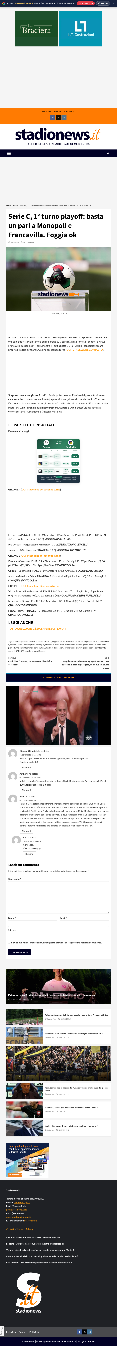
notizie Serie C (16, 644)
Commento (14, 878)
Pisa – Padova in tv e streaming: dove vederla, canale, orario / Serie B (39, 1262)
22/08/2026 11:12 (63, 1130)
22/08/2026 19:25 (27, 1077)
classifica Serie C (44, 641)
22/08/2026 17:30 (63, 1094)
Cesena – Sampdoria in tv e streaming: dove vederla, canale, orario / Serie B (42, 1256)
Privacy (29, 1229)
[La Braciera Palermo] (36, 28)
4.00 (51, 471)
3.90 (51, 456)
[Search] (108, 152)
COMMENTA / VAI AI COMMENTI (58, 677)
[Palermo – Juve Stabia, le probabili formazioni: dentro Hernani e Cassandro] (58, 986)
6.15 (57, 471)
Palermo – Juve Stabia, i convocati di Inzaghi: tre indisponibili (74, 1033)
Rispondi (26, 767)
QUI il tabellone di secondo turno (39, 586)
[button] (12, 153)
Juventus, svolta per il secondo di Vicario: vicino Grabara (71, 1107)
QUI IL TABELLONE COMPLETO (84, 349)
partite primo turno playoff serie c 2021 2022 (44, 644)
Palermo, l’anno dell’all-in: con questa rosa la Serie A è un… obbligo (76, 1015)
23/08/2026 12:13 (63, 1037)
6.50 (57, 456)
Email (63, 918)
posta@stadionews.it (16, 1209)
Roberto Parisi (52, 1019)
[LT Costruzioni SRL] (80, 28)
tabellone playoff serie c (35, 651)
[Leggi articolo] (24, 1017)
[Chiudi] (113, 3)
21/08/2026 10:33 (27, 999)
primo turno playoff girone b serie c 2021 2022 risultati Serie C (36, 647)
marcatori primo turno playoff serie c (82, 641)
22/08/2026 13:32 (63, 1112)
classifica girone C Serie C (24, 641)
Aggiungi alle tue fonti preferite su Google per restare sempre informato (49, 3)
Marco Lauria (30, 1220)
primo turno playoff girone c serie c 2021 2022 (85, 647)
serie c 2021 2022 (16, 651)
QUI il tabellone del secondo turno (41, 489)
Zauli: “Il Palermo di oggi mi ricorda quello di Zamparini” (71, 1126)
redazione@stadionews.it (18, 1216)
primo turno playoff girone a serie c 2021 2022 (85, 644)
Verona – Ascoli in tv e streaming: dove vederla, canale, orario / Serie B (40, 1250)
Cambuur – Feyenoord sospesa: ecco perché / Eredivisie (33, 1237)
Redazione (46, 111)
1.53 (45, 456)
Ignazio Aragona (22, 1202)
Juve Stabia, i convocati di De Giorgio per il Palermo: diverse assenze (47, 1072)
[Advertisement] (58, 86)
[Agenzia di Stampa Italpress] (27, 1160)
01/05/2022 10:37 (30, 242)
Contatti (57, 111)
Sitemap (20, 1229)
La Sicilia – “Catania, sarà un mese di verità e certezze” (30, 661)
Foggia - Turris (58, 641)
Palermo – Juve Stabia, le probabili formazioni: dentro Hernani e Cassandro (51, 995)
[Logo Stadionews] (29, 1292)
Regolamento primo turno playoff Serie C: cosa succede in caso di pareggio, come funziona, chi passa (85, 662)
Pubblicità (68, 111)
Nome (12, 918)
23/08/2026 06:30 (66, 1019)
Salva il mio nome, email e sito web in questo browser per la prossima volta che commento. (56, 942)
